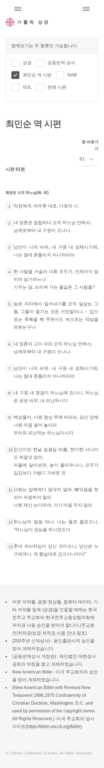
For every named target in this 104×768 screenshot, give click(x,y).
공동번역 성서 (61, 62)
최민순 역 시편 (37, 75)
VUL (27, 87)
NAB (72, 75)
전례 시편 (56, 87)
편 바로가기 (90, 145)
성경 (27, 62)
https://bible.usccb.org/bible (53, 726)
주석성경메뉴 (18, 9)
